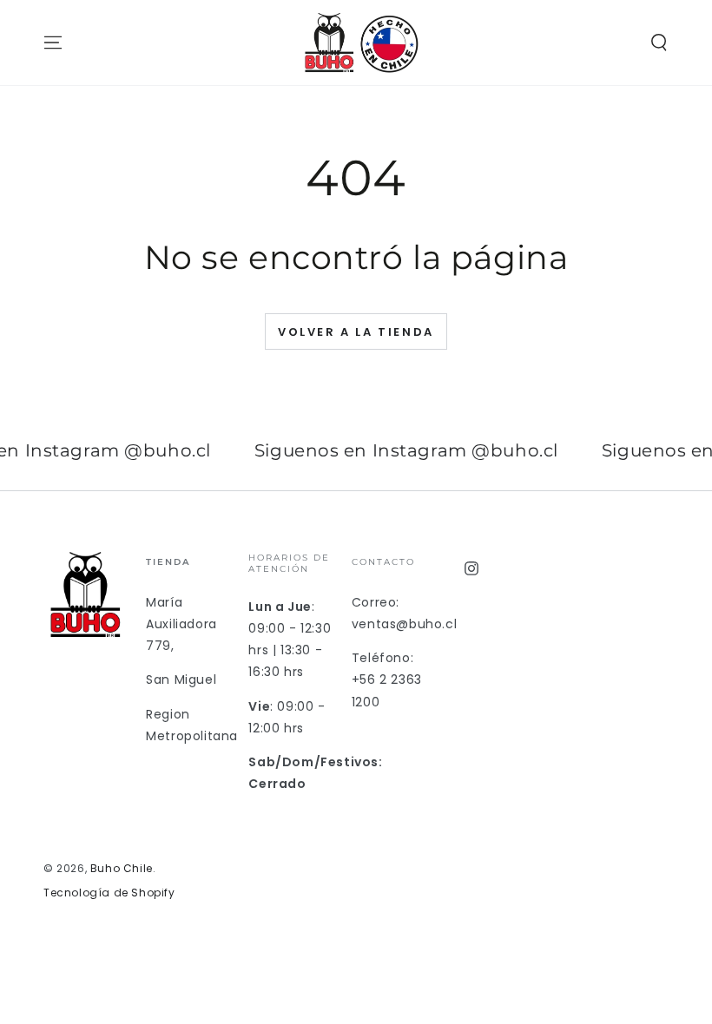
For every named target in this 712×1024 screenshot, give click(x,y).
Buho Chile (121, 868)
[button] (659, 42)
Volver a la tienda (356, 332)
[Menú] (53, 42)
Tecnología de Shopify (109, 893)
